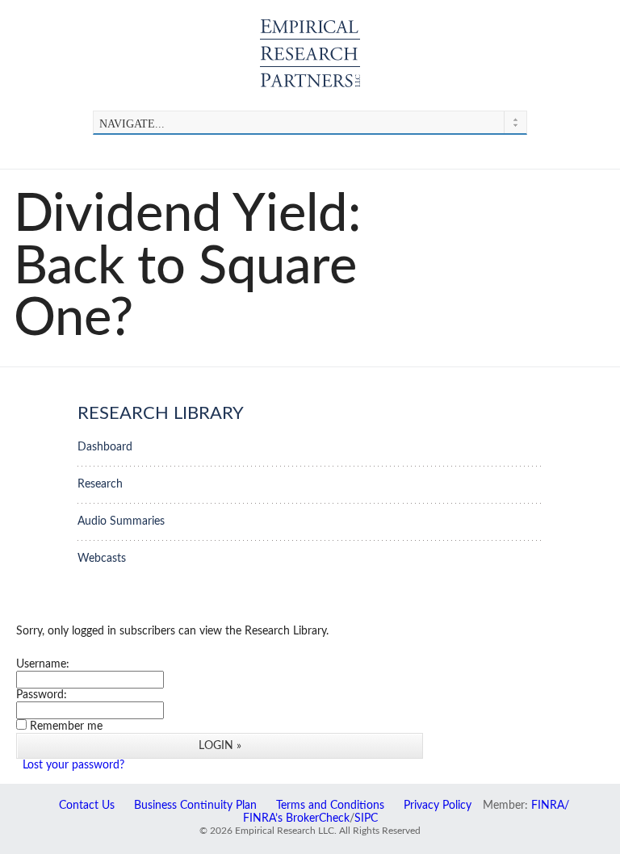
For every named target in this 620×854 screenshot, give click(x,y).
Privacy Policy (437, 805)
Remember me (66, 726)
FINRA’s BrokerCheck (296, 818)
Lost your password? (73, 765)
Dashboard (105, 447)
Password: (41, 695)
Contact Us (87, 805)
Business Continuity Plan (195, 805)
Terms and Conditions (330, 805)
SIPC (366, 818)
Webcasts (102, 558)
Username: (42, 664)
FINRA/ (550, 805)
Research (100, 484)
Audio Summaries (121, 521)
